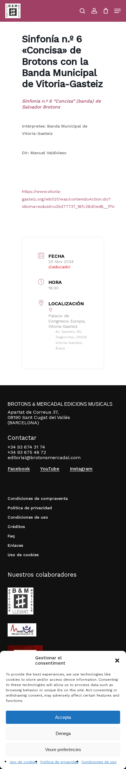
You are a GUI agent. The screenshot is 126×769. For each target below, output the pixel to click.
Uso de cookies (24, 762)
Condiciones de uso (99, 762)
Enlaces (15, 545)
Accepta (63, 717)
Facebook (19, 468)
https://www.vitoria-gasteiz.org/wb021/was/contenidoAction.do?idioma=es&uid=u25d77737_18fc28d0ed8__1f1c (68, 198)
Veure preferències (63, 749)
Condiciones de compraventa (38, 498)
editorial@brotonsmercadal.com (44, 457)
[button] (117, 660)
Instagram (81, 468)
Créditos (16, 526)
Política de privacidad (59, 762)
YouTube (49, 468)
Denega (63, 733)
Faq (11, 536)
